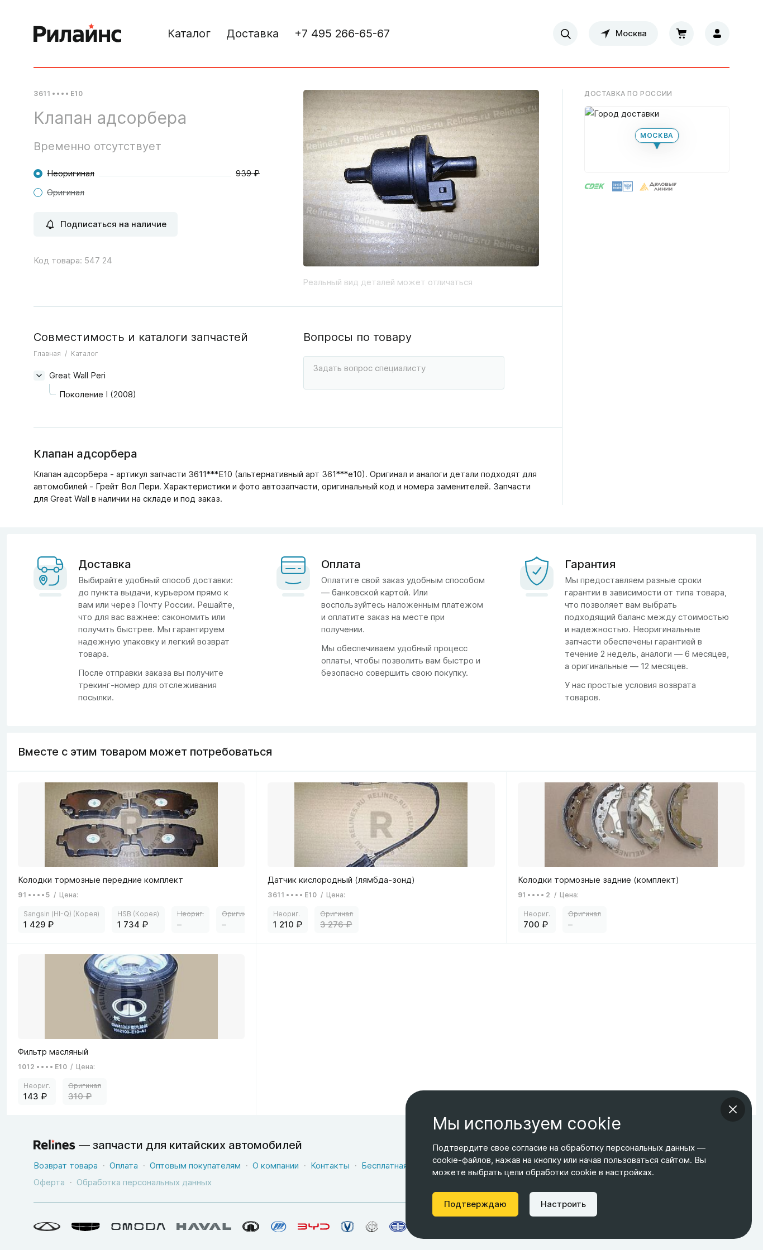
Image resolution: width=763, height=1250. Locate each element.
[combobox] (565, 33)
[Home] (78, 33)
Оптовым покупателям (195, 1165)
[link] (131, 857)
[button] (656, 139)
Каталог (189, 33)
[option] (421, 182)
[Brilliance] (371, 1226)
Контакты (330, 1165)
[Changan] (347, 1226)
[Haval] (204, 1226)
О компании (275, 1165)
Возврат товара (66, 1165)
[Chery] (47, 1226)
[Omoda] (138, 1226)
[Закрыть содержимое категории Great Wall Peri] (39, 376)
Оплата (123, 1165)
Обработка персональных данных (144, 1182)
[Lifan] (279, 1226)
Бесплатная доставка (404, 1165)
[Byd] (314, 1226)
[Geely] (85, 1226)
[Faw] (398, 1226)
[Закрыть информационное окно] (733, 1109)
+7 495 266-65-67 (342, 33)
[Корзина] (681, 33)
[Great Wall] (251, 1226)
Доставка (252, 33)
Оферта (49, 1182)
